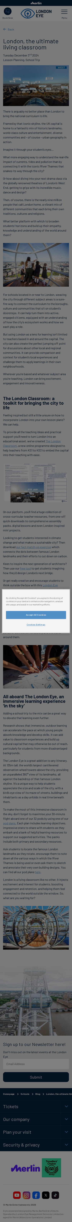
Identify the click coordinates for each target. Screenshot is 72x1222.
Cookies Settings (36, 624)
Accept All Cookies (36, 615)
